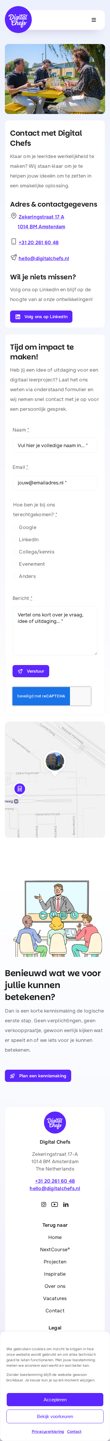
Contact (74, 1431)
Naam (21, 430)
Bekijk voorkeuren (55, 1416)
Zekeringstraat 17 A (41, 217)
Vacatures (55, 1298)
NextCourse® (55, 1249)
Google (27, 527)
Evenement (32, 564)
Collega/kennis (36, 552)
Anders (27, 576)
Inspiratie (55, 1274)
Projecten (55, 1262)
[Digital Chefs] (18, 8)
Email (21, 467)
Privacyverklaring (48, 1431)
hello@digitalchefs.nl (44, 258)
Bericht (23, 598)
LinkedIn (28, 539)
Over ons (55, 1286)
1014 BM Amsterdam (41, 226)
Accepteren (55, 1399)
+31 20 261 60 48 (39, 242)
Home (55, 1237)
